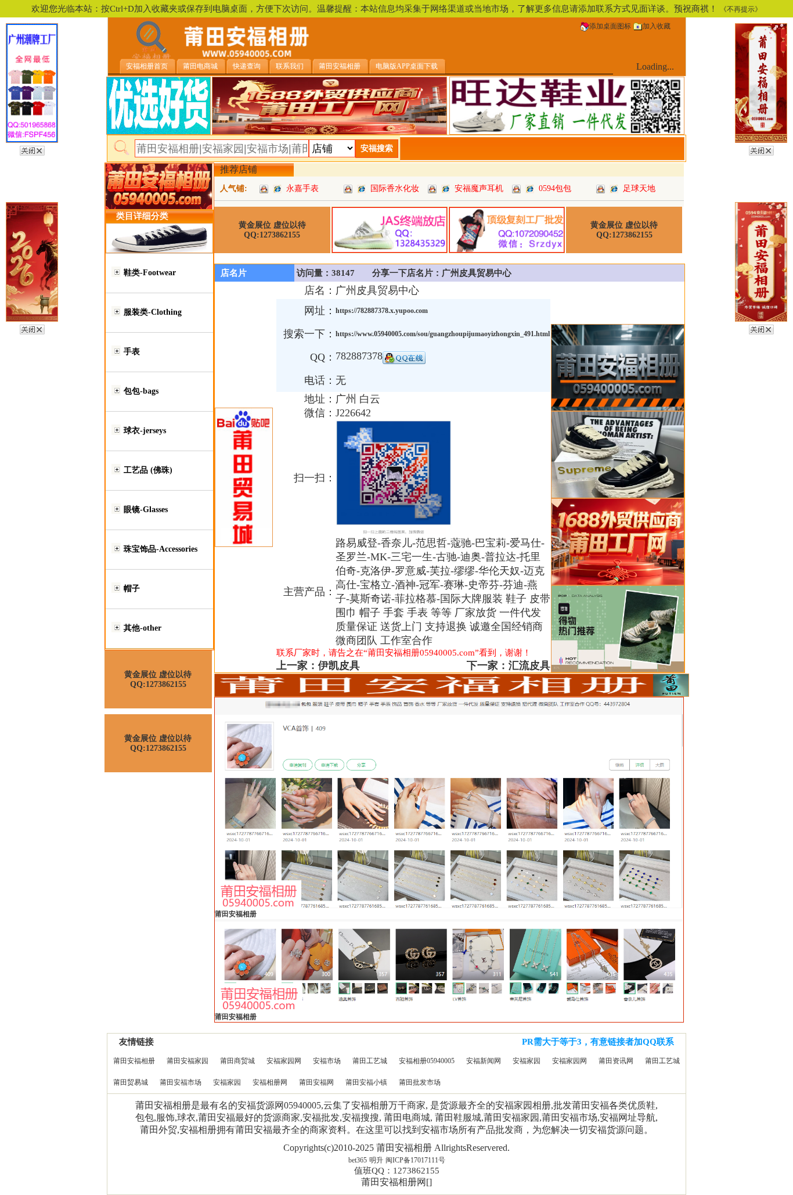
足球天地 (639, 188)
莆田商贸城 (237, 1061)
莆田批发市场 (420, 1082)
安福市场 (327, 1061)
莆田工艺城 (369, 1061)
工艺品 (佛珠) (148, 470)
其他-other (142, 628)
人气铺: (233, 188)
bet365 (357, 1160)
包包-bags (141, 391)
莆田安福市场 (180, 1082)
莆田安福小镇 (366, 1082)
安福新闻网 (483, 1061)
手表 (132, 351)
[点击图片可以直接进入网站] (277, 188)
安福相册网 (270, 1082)
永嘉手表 (302, 188)
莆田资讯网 (616, 1061)
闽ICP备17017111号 (415, 1160)
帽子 (132, 588)
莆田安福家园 (187, 1061)
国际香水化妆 (394, 188)
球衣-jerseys (145, 430)
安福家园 (526, 1061)
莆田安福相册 (134, 1061)
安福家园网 (283, 1061)
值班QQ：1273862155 (396, 1170)
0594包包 (555, 188)
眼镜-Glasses (146, 509)
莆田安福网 (316, 1082)
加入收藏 (657, 26)
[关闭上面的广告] (32, 149)
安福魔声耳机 (479, 188)
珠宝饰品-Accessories (160, 549)
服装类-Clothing (153, 312)
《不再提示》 (741, 9)
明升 (376, 1160)
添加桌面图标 (610, 26)
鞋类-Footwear (150, 272)
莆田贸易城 (130, 1082)
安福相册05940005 (427, 1061)
